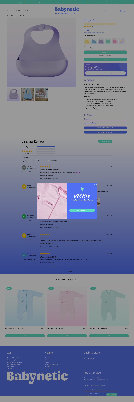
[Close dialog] (95, 185)
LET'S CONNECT (82, 210)
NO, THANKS (82, 214)
